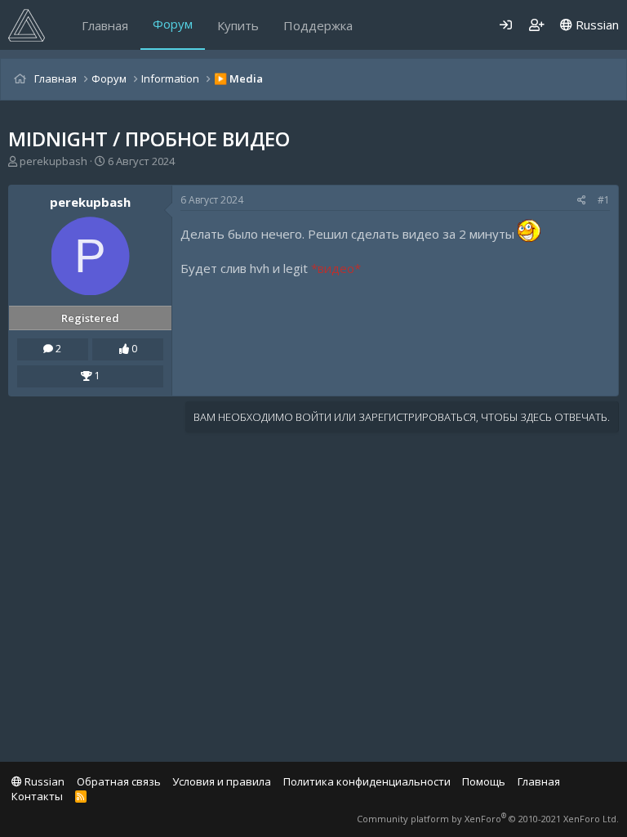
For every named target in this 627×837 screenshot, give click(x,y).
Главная (105, 25)
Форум (173, 24)
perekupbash (53, 161)
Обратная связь (119, 781)
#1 (604, 200)
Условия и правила (221, 781)
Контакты (37, 796)
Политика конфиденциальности (367, 781)
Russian (595, 24)
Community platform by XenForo (488, 818)
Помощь (483, 781)
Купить (238, 25)
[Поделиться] (581, 200)
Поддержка (318, 25)
